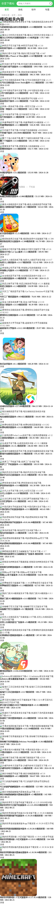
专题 (47, 9)
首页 (7, 9)
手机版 (32, 187)
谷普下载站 (7, 3)
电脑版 (22, 187)
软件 (34, 9)
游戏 (20, 9)
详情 (2, 32)
